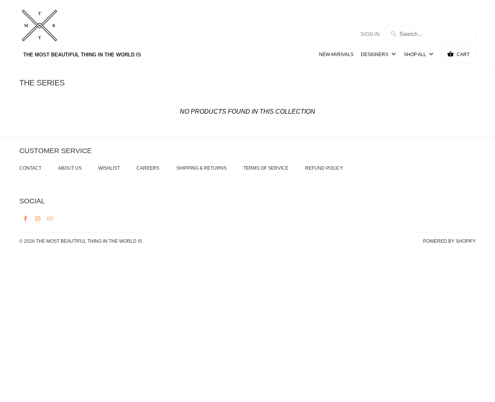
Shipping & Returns (201, 168)
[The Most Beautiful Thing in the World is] (54, 27)
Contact (30, 168)
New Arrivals (336, 54)
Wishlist (109, 168)
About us (70, 168)
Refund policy (324, 168)
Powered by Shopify (449, 241)
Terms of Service (265, 168)
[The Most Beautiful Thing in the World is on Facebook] (25, 218)
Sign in (369, 34)
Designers (375, 54)
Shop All (415, 54)
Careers (148, 168)
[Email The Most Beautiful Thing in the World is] (50, 218)
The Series (42, 82)
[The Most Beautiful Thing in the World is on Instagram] (38, 218)
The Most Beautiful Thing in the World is (89, 241)
